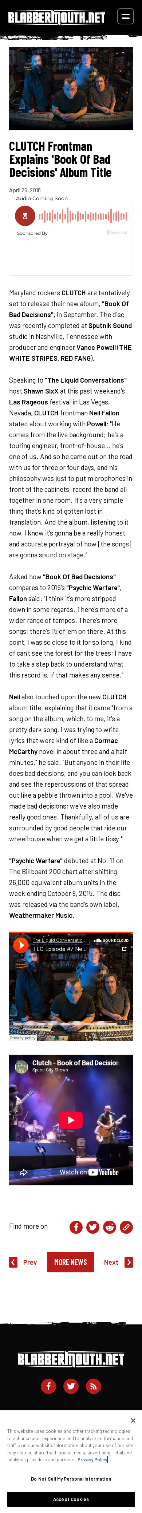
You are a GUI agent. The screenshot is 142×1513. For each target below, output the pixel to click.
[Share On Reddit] (109, 1227)
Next (111, 1262)
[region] (71, 1461)
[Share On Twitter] (92, 1227)
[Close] (133, 1421)
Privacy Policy (92, 1459)
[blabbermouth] (57, 23)
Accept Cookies (71, 1499)
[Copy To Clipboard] (126, 1227)
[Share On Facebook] (76, 1227)
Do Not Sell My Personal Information (71, 1479)
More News (70, 1262)
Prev (30, 1262)
